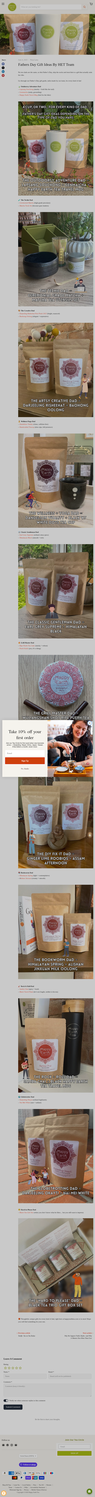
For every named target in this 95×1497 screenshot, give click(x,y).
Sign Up (24, 760)
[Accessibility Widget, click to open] (3, 1493)
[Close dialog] (90, 723)
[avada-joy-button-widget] (89, 1491)
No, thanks (25, 768)
